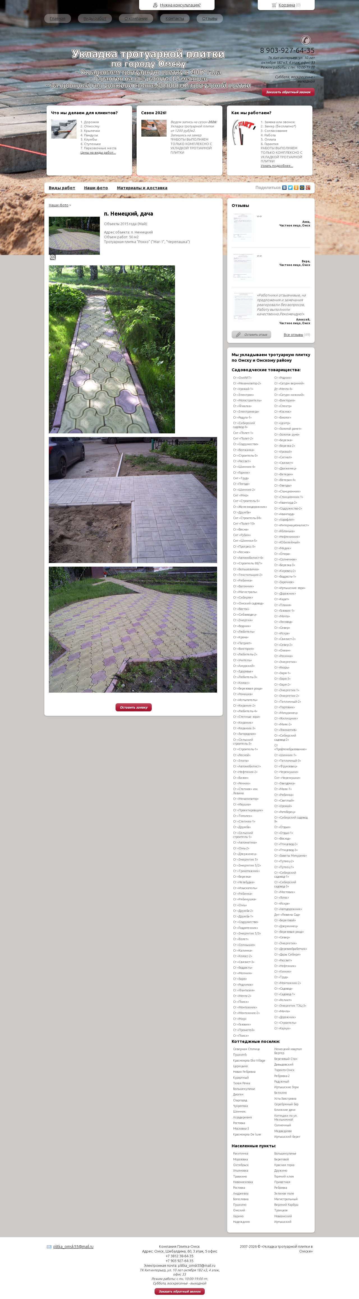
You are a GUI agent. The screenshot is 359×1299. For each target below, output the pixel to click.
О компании (136, 18)
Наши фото (96, 187)
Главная (57, 18)
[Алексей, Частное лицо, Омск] (243, 319)
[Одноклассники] (296, 187)
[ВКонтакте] (284, 187)
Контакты (175, 18)
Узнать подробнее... (277, 165)
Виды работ (95, 18)
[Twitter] (290, 187)
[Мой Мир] (302, 187)
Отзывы (209, 18)
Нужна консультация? (180, 5)
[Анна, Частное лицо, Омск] (243, 240)
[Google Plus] (308, 187)
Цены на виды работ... (98, 152)
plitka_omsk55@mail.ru (73, 1246)
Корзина (287, 5)
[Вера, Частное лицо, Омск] (243, 280)
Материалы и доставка (142, 187)
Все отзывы (293, 335)
